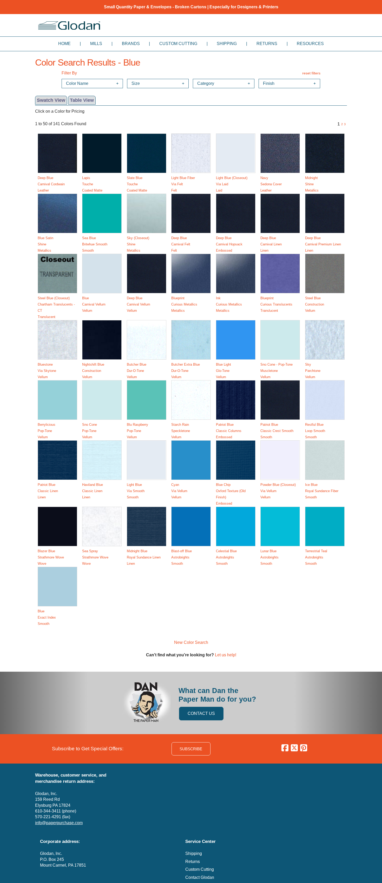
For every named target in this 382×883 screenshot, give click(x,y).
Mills (96, 43)
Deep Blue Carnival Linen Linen (271, 244)
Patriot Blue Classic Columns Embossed (228, 431)
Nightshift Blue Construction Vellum (93, 371)
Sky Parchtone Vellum (312, 371)
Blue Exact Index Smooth (47, 617)
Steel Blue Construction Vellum (314, 304)
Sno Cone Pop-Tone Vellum (89, 431)
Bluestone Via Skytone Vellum (47, 371)
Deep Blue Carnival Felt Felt (180, 244)
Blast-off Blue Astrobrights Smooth (181, 557)
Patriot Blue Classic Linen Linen (48, 491)
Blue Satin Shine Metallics (45, 244)
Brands (131, 43)
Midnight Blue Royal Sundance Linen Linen (144, 557)
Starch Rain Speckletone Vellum (180, 431)
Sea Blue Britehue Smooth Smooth (94, 244)
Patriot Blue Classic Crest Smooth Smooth (276, 431)
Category (205, 83)
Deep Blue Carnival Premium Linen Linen (323, 244)
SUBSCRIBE (191, 749)
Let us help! (225, 655)
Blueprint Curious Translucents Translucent (276, 304)
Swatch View (51, 100)
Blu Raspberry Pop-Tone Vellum (137, 431)
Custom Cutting (178, 43)
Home (64, 43)
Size (135, 83)
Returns (266, 43)
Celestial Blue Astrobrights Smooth (226, 557)
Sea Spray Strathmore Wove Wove (95, 557)
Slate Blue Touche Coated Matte (137, 184)
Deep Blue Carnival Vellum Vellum (138, 304)
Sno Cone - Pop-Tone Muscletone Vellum (276, 371)
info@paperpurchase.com (59, 823)
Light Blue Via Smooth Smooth (135, 491)
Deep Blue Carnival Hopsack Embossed (229, 244)
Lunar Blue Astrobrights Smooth (269, 557)
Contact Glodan (199, 877)
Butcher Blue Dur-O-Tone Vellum (136, 371)
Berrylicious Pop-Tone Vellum (46, 431)
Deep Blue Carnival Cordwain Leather (51, 184)
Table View (82, 100)
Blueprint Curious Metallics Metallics (184, 304)
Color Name (77, 83)
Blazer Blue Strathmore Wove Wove (51, 557)
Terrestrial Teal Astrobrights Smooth (316, 557)
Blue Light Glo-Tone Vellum (223, 371)
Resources (310, 43)
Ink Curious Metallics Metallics (229, 304)
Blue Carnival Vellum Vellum (94, 304)
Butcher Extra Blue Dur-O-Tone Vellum (185, 371)
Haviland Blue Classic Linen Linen (92, 491)
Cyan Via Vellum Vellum (179, 491)
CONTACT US (201, 713)
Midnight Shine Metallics (312, 184)
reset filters (311, 73)
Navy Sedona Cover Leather (271, 184)
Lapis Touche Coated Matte (92, 184)
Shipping (227, 43)
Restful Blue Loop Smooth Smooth (315, 431)
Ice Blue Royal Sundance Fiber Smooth (321, 491)
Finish (268, 83)
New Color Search (191, 642)
